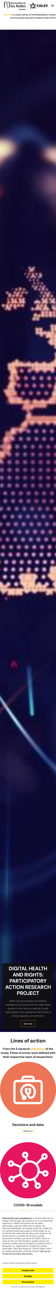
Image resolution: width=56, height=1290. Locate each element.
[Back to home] (26, 6)
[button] (52, 6)
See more (28, 1023)
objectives (38, 1049)
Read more (28, 1131)
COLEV (7, 14)
